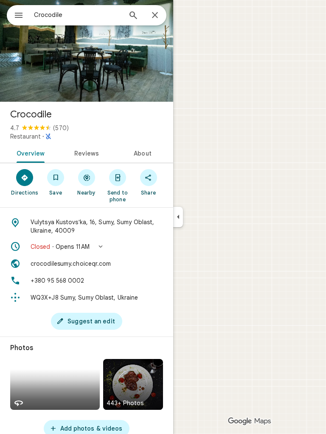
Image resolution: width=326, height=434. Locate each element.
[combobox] (77, 15)
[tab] (29, 152)
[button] (86, 246)
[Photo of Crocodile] (86, 51)
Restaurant (25, 136)
